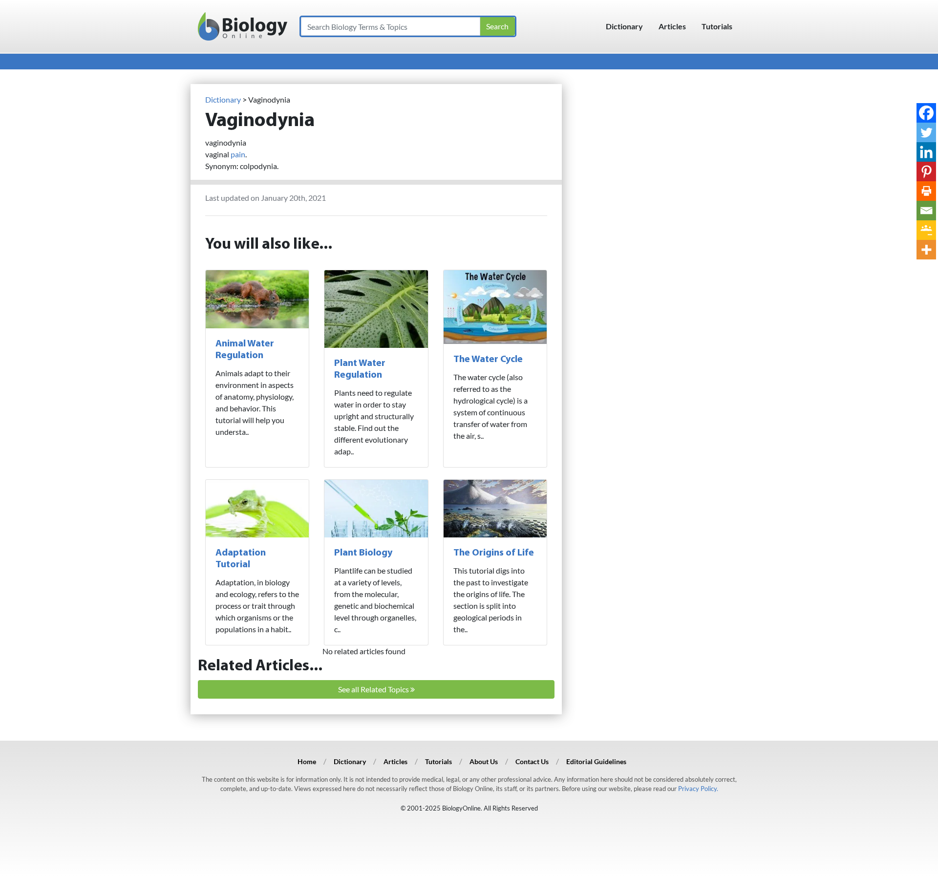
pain (238, 154)
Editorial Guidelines (596, 761)
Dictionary (624, 26)
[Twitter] (926, 132)
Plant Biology (363, 553)
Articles (672, 26)
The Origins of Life (493, 553)
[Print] (926, 191)
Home (307, 761)
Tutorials (717, 26)
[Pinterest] (926, 171)
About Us (483, 761)
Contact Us (532, 761)
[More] (926, 249)
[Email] (926, 210)
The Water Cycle (488, 359)
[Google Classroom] (926, 230)
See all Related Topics (374, 689)
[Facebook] (926, 113)
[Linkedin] (926, 152)
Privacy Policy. (698, 788)
